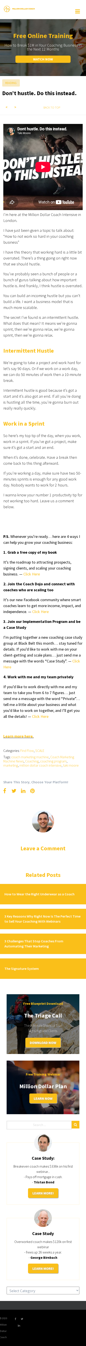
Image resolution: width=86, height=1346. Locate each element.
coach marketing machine (30, 757)
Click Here (40, 716)
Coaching (32, 761)
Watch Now (43, 59)
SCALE (39, 750)
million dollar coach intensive (40, 765)
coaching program (53, 761)
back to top (51, 107)
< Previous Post (6, 107)
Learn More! (43, 1193)
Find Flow (27, 750)
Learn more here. (18, 736)
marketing (10, 765)
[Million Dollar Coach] (19, 9)
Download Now (43, 1042)
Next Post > (15, 107)
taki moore (71, 765)
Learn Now (43, 1098)
